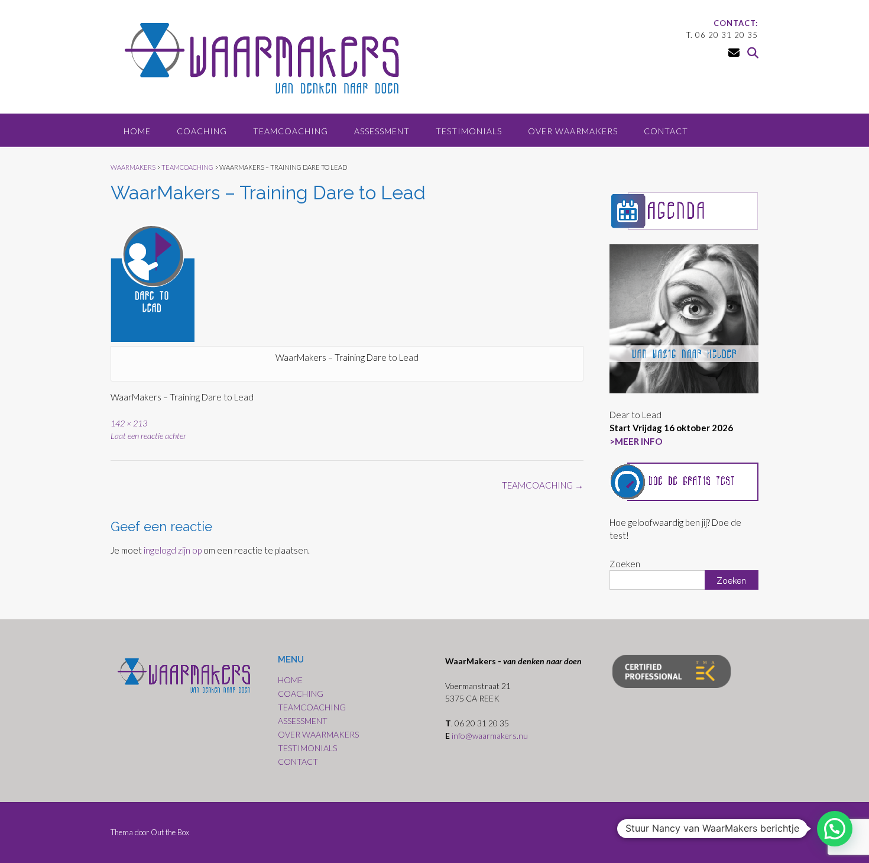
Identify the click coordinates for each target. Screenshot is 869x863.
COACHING (202, 131)
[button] (834, 828)
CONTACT (666, 131)
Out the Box (170, 832)
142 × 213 (129, 423)
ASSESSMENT (382, 131)
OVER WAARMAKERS (573, 131)
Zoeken (624, 563)
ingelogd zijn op (173, 550)
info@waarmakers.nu (491, 736)
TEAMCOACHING (290, 131)
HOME (137, 131)
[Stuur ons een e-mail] (734, 52)
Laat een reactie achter (148, 436)
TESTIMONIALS (469, 131)
